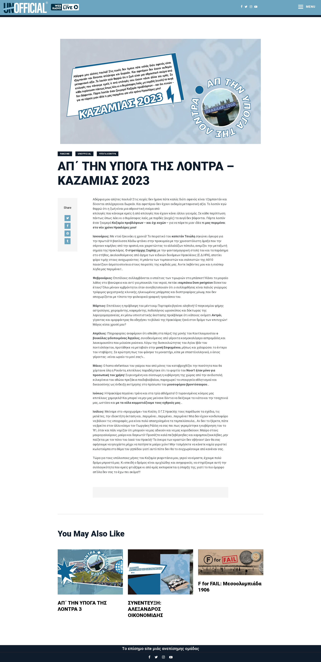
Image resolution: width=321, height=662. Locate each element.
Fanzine (65, 154)
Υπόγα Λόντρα (107, 154)
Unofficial (84, 154)
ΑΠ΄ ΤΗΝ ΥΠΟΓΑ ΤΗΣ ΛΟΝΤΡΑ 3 (82, 606)
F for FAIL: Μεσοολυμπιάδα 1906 (229, 587)
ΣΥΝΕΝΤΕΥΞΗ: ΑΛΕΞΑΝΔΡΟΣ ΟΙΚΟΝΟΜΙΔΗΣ (145, 609)
